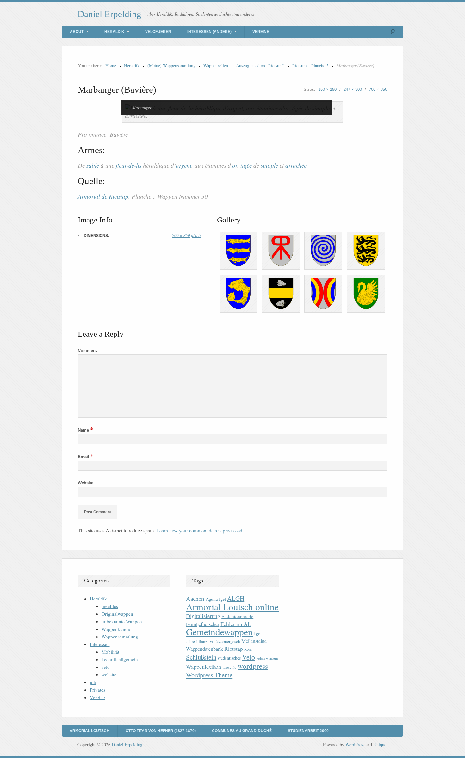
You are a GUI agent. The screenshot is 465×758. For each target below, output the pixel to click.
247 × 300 (353, 89)
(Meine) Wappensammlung (171, 66)
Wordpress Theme (209, 675)
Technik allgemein (120, 659)
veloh (260, 658)
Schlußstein (201, 657)
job (93, 682)
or (234, 165)
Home (110, 66)
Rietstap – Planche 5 (310, 66)
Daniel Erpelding (109, 14)
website (109, 674)
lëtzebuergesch (227, 641)
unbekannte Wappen (122, 621)
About (77, 31)
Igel (258, 633)
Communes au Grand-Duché (242, 731)
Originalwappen (117, 614)
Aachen (195, 598)
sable (92, 165)
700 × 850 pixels (186, 235)
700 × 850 (378, 89)
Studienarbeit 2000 (308, 731)
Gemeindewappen (219, 631)
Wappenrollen (215, 66)
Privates (97, 690)
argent (183, 165)
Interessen (100, 644)
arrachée (296, 165)
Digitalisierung (203, 616)
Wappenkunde (116, 629)
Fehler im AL (235, 624)
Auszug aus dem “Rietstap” (260, 66)
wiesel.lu (229, 667)
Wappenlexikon (203, 666)
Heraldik (114, 31)
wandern (272, 658)
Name (85, 430)
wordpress (253, 666)
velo (106, 667)
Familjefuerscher (202, 624)
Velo (248, 657)
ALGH (235, 598)
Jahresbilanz (196, 641)
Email (85, 456)
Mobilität (110, 652)
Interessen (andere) (209, 31)
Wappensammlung (120, 636)
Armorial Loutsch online (232, 606)
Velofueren (158, 31)
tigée (246, 165)
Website (85, 483)
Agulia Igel (216, 599)
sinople (269, 165)
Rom (248, 649)
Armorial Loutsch (89, 731)
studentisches (229, 658)
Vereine (260, 31)
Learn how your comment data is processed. (200, 530)
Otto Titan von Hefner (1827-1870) (161, 731)
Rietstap (233, 648)
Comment (87, 350)
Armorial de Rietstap (103, 196)
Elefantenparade (237, 616)
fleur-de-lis (128, 165)
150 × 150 (327, 89)
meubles (110, 606)
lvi (210, 641)
